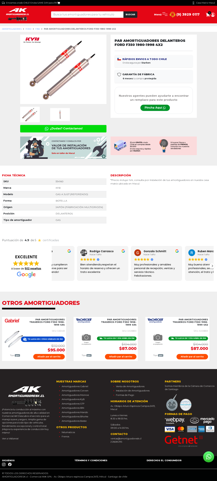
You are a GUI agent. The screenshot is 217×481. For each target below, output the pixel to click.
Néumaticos (68, 432)
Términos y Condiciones (90, 460)
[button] (213, 14)
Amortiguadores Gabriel (75, 386)
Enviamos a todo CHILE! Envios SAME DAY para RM (31, 3)
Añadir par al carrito (49, 356)
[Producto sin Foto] (86, 338)
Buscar (130, 14)
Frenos (65, 436)
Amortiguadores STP (73, 403)
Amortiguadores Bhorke (75, 416)
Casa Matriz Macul (205, 3)
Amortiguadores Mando (75, 412)
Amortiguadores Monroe (75, 395)
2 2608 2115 (116, 441)
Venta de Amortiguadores (130, 386)
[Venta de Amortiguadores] (18, 14)
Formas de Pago (125, 395)
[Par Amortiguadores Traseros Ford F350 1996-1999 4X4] (14, 338)
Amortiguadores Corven (75, 390)
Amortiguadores (12, 29)
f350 (37, 29)
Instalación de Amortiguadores (133, 390)
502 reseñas (33, 268)
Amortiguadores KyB (73, 399)
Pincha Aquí (154, 107)
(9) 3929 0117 (187, 14)
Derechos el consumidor (164, 460)
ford (28, 29)
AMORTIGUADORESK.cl (15, 476)
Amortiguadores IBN (73, 407)
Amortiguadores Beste (74, 421)
